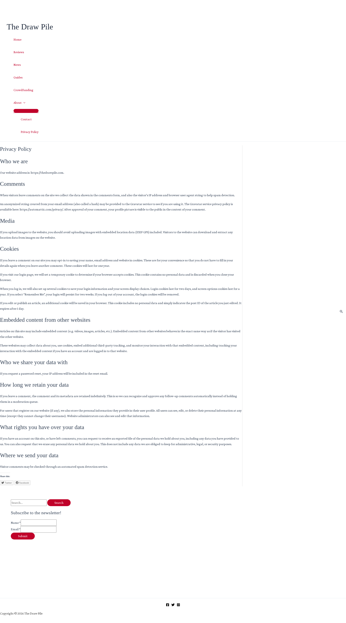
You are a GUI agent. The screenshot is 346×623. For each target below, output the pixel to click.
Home (17, 39)
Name (16, 523)
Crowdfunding (23, 90)
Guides (18, 77)
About (18, 102)
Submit (23, 536)
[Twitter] (173, 605)
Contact (26, 119)
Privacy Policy (30, 132)
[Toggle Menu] (26, 111)
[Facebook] (167, 605)
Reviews (19, 52)
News (17, 65)
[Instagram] (178, 605)
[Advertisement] (63, 564)
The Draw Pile (30, 26)
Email (16, 529)
